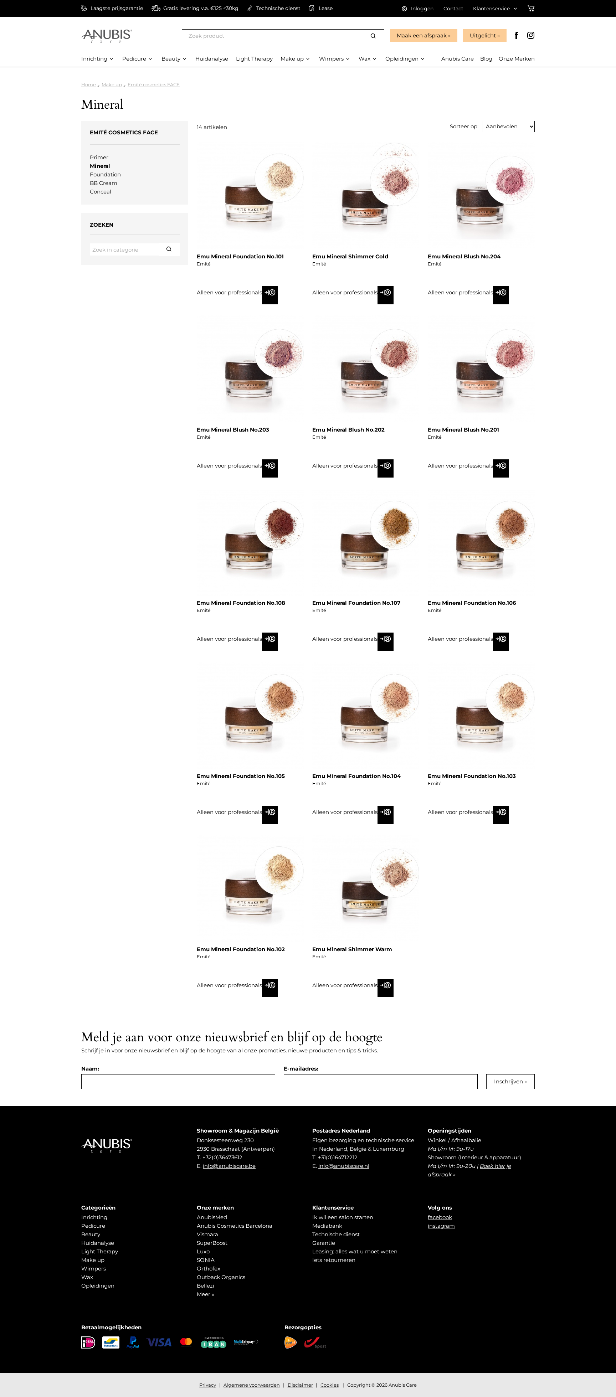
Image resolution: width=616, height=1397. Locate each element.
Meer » (205, 1294)
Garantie (323, 1242)
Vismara (207, 1234)
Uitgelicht (483, 35)
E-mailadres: (301, 1068)
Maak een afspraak (422, 35)
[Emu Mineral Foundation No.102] (250, 888)
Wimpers (93, 1268)
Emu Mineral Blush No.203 (233, 429)
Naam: (90, 1068)
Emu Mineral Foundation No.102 (241, 949)
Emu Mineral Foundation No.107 (356, 602)
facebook (440, 1217)
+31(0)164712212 (338, 1157)
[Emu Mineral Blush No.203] (250, 368)
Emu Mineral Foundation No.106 (472, 602)
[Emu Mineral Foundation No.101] (250, 195)
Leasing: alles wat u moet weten (354, 1251)
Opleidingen (97, 1285)
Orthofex (208, 1268)
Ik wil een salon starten (342, 1217)
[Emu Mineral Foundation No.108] (250, 542)
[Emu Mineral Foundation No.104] (365, 715)
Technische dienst (336, 1234)
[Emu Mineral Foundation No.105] (250, 715)
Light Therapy (99, 1251)
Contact (453, 8)
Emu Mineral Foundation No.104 (356, 776)
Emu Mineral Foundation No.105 (241, 776)
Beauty (90, 1234)
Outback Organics (221, 1277)
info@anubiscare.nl (343, 1166)
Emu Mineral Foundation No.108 (241, 602)
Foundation (105, 174)
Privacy (207, 1385)
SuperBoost (212, 1242)
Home (88, 84)
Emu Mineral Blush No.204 (464, 256)
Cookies (329, 1385)
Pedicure (93, 1225)
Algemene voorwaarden (252, 1385)
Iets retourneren (333, 1260)
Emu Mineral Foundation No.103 (472, 776)
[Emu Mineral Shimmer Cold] (365, 195)
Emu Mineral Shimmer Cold (350, 256)
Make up (112, 84)
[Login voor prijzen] (270, 295)
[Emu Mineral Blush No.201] (481, 368)
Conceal (100, 191)
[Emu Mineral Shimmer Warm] (365, 888)
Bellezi (205, 1285)
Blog (486, 58)
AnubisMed (212, 1217)
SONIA (206, 1260)
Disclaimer (300, 1385)
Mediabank (327, 1225)
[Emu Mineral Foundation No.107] (365, 542)
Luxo (203, 1251)
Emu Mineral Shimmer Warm (352, 949)
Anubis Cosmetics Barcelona (234, 1225)
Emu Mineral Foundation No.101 (240, 256)
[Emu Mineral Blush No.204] (481, 195)
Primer (99, 157)
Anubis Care (457, 58)
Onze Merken (517, 58)
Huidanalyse (97, 1242)
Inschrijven (508, 1081)
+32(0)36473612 (222, 1157)
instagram (441, 1225)
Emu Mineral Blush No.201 (463, 429)
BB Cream (103, 183)
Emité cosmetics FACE (154, 84)
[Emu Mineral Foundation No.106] (481, 542)
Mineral (100, 166)
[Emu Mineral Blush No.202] (365, 368)
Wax (87, 1277)
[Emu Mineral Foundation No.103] (481, 715)
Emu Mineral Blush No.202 (348, 429)
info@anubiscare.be (229, 1166)
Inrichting (94, 1217)
